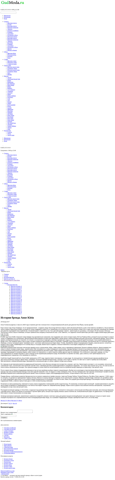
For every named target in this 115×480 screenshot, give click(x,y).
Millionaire (10, 109)
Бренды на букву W (16, 312)
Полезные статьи (9, 460)
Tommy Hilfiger (11, 126)
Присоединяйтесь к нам (7, 471)
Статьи (6, 275)
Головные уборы (12, 68)
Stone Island (10, 120)
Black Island (10, 85)
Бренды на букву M (16, 300)
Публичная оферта (9, 453)
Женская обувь (11, 53)
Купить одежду (8, 463)
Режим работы (8, 434)
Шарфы (9, 74)
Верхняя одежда (12, 26)
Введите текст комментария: (9, 412)
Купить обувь (8, 465)
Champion (10, 91)
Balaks (9, 80)
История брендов (9, 277)
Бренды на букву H (16, 297)
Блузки (9, 24)
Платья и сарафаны (12, 30)
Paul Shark (10, 117)
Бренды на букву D (16, 290)
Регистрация (7, 444)
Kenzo (9, 106)
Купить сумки (8, 466)
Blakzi (9, 86)
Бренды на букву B (16, 287)
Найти (2, 270)
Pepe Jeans (10, 118)
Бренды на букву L (16, 298)
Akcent (9, 77)
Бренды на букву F (16, 294)
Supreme (9, 121)
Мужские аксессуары (13, 70)
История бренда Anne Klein (12, 280)
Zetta (8, 129)
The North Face (11, 123)
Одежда (6, 21)
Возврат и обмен (9, 432)
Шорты (9, 49)
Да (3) (10, 403)
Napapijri (9, 112)
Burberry (9, 88)
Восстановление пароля (11, 448)
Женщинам (7, 15)
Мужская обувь (11, 55)
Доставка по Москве (10, 427)
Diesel (9, 94)
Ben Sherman (11, 83)
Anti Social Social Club (13, 79)
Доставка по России (10, 429)
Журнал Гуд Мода (6, 400)
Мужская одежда (12, 36)
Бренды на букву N (16, 301)
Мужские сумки (12, 62)
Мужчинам (7, 17)
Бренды (6, 76)
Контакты (7, 437)
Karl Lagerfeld (11, 105)
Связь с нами (8, 438)
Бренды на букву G (16, 295)
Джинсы (9, 29)
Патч (8, 73)
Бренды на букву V (16, 310)
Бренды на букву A (9, 279)
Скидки (6, 435)
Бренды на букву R (16, 304)
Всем (5, 18)
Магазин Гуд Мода (16, 400)
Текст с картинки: (6, 414)
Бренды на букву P (16, 303)
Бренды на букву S (16, 306)
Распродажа (7, 130)
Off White (10, 114)
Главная (6, 274)
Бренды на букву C (16, 289)
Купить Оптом (8, 459)
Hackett (9, 102)
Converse (9, 92)
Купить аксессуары (9, 468)
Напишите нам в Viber (7, 472)
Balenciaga (10, 82)
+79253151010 (5, 474)
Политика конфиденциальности (13, 451)
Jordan (9, 103)
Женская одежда (12, 23)
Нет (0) (15, 403)
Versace (9, 127)
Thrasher (9, 124)
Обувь (6, 52)
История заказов (8, 450)
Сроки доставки (8, 431)
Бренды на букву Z (16, 313)
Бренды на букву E (16, 292)
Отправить (4, 417)
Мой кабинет (8, 445)
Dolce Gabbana (11, 95)
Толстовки (10, 33)
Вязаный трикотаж (12, 27)
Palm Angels (10, 115)
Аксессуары (7, 65)
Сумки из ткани (12, 64)
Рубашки (10, 32)
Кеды (8, 58)
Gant (8, 99)
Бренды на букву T (16, 307)
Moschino (10, 111)
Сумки (6, 59)
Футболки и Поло (12, 35)
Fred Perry (10, 97)
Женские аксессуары (13, 67)
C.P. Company (11, 89)
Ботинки (9, 56)
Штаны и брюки (12, 50)
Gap (8, 100)
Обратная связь (8, 447)
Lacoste (9, 108)
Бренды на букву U (16, 309)
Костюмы (10, 42)
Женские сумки (11, 61)
